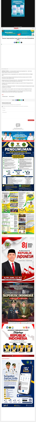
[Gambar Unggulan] (18, 56)
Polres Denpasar (12, 96)
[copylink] (21, 42)
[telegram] (19, 42)
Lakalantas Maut (5, 96)
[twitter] (16, 42)
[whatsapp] (18, 42)
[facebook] (14, 42)
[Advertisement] (18, 414)
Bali (2, 36)
